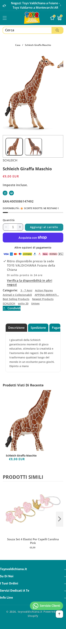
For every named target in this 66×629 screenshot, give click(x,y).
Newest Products (43, 299)
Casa (17, 45)
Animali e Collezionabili (17, 295)
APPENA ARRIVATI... (47, 295)
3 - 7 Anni (26, 290)
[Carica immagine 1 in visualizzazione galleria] (14, 146)
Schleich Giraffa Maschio (21, 455)
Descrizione (16, 328)
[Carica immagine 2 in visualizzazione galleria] (33, 146)
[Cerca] (57, 30)
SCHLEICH (9, 303)
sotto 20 (23, 303)
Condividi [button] (14, 308)
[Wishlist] (5, 193)
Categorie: (10, 290)
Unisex (35, 303)
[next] (59, 519)
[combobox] (33, 30)
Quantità (9, 220)
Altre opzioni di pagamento (33, 247)
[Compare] (11, 193)
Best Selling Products (16, 299)
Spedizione (38, 328)
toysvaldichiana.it (30, 611)
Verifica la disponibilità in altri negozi (29, 283)
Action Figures (44, 290)
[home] (33, 625)
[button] (60, 5)
